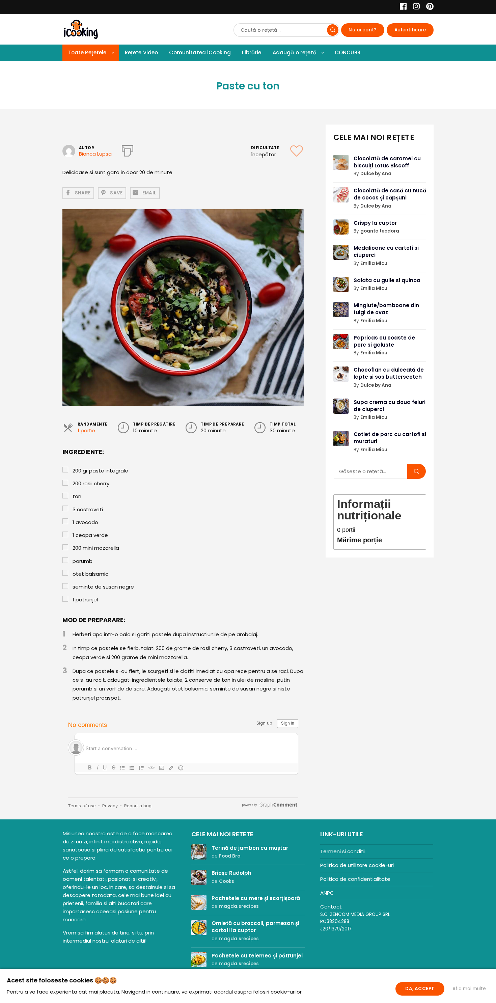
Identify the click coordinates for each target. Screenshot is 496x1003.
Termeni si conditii (342, 851)
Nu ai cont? (363, 30)
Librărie (251, 52)
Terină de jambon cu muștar (250, 847)
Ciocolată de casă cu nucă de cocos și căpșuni (390, 194)
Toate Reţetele (87, 52)
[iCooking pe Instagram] (414, 7)
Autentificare (410, 30)
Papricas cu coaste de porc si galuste (384, 341)
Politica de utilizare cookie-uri (357, 865)
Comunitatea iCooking (200, 52)
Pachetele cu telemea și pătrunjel (257, 955)
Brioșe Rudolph (231, 872)
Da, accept (419, 988)
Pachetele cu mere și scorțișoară (256, 898)
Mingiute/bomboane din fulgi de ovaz (386, 309)
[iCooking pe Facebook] (401, 7)
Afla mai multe (469, 988)
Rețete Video (141, 52)
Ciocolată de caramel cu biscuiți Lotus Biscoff (387, 162)
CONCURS (347, 52)
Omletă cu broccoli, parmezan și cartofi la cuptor (255, 927)
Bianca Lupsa (95, 153)
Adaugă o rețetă (294, 52)
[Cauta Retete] (332, 30)
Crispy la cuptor (375, 222)
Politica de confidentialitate (355, 879)
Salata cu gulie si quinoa (387, 280)
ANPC (327, 892)
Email (149, 193)
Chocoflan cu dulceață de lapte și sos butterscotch (389, 373)
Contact (331, 906)
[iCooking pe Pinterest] (427, 7)
